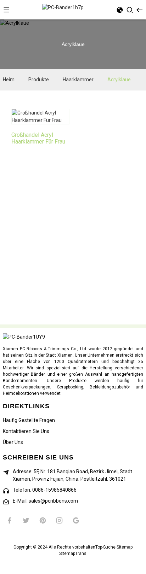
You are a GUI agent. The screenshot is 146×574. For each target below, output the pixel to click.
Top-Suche (105, 547)
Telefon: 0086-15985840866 (45, 490)
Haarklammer (78, 79)
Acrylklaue (119, 79)
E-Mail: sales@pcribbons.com (45, 501)
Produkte (38, 79)
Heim (9, 79)
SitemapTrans (72, 553)
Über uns (13, 442)
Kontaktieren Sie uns (26, 431)
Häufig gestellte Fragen (29, 420)
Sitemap (125, 547)
